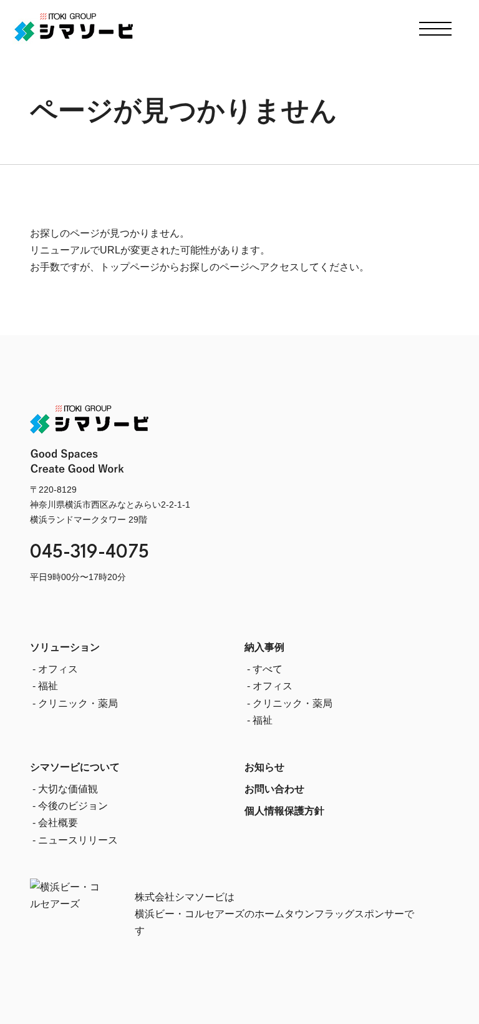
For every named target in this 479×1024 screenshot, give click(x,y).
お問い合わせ (274, 789)
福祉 (48, 686)
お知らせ (264, 767)
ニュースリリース (78, 840)
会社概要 (58, 822)
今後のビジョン (73, 805)
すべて (268, 669)
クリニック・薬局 (78, 703)
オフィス (58, 669)
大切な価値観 (68, 789)
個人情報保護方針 (284, 810)
